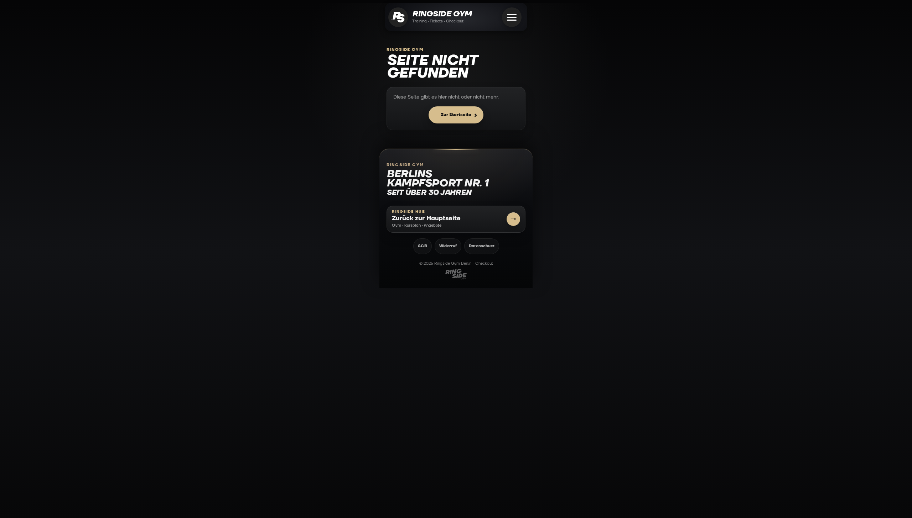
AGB (422, 246)
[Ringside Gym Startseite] (398, 17)
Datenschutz (481, 246)
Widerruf (448, 246)
